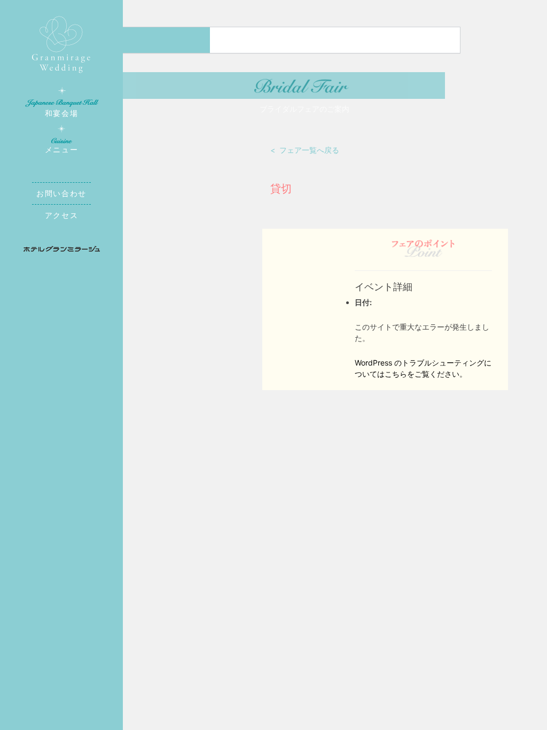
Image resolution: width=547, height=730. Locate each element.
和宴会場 (61, 113)
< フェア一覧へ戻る (304, 149)
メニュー (61, 149)
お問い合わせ (61, 193)
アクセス (61, 215)
